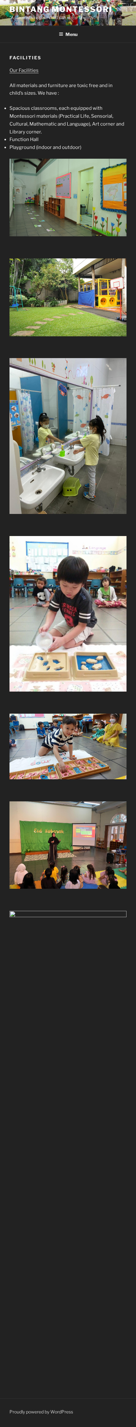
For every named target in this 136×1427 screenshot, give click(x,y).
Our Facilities (24, 70)
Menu (71, 34)
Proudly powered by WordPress (41, 1411)
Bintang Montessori (60, 9)
